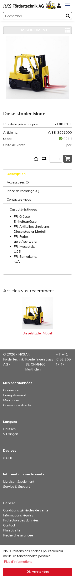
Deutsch (9, 429)
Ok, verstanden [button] (37, 572)
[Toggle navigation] (68, 5)
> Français (11, 434)
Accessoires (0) (18, 182)
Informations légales (18, 515)
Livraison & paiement (18, 481)
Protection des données (21, 520)
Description (16, 174)
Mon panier (11, 400)
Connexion (11, 390)
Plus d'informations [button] (18, 561)
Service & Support (16, 486)
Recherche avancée (18, 535)
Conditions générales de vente (26, 510)
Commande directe (17, 405)
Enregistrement (14, 395)
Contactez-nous (19, 199)
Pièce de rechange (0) (23, 191)
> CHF (8, 458)
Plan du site (11, 530)
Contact (9, 525)
